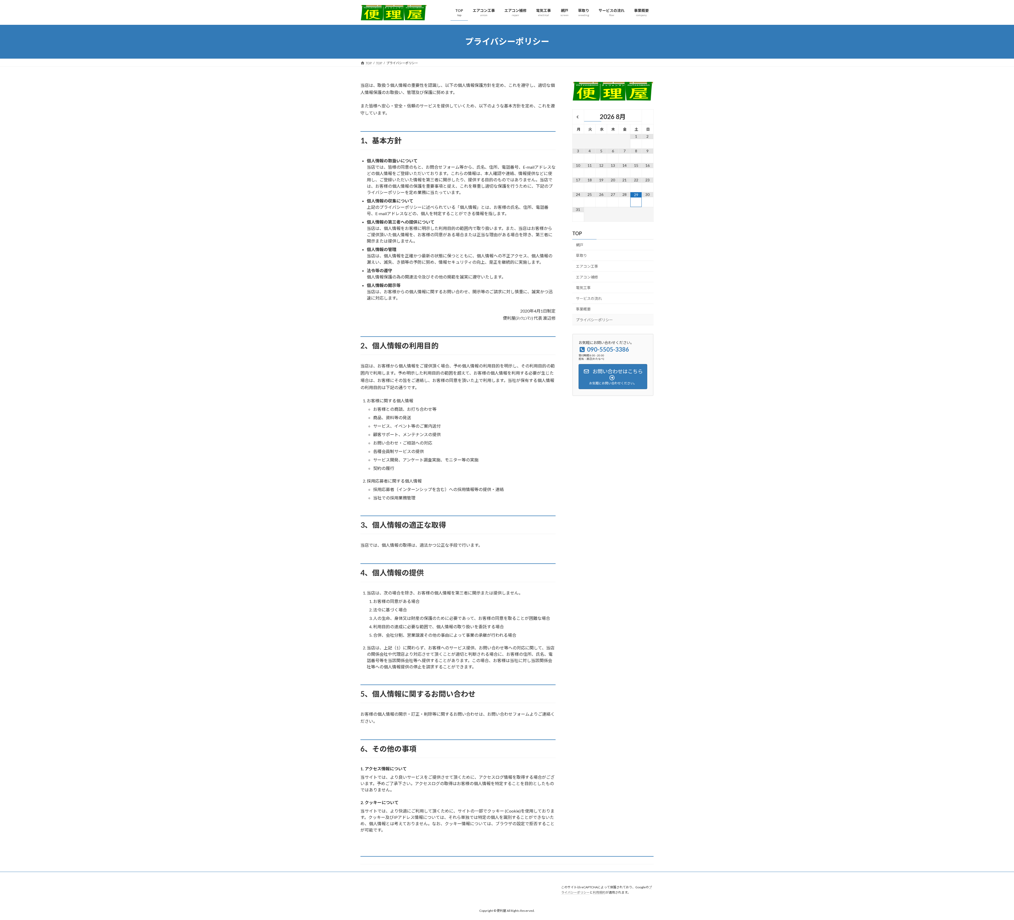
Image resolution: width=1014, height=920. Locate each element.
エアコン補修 (587, 277)
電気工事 (583, 287)
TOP (577, 233)
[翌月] (647, 117)
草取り (581, 255)
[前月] (578, 117)
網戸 (579, 244)
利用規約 (599, 893)
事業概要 (583, 309)
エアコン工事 (587, 266)
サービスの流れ (589, 298)
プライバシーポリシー (594, 320)
